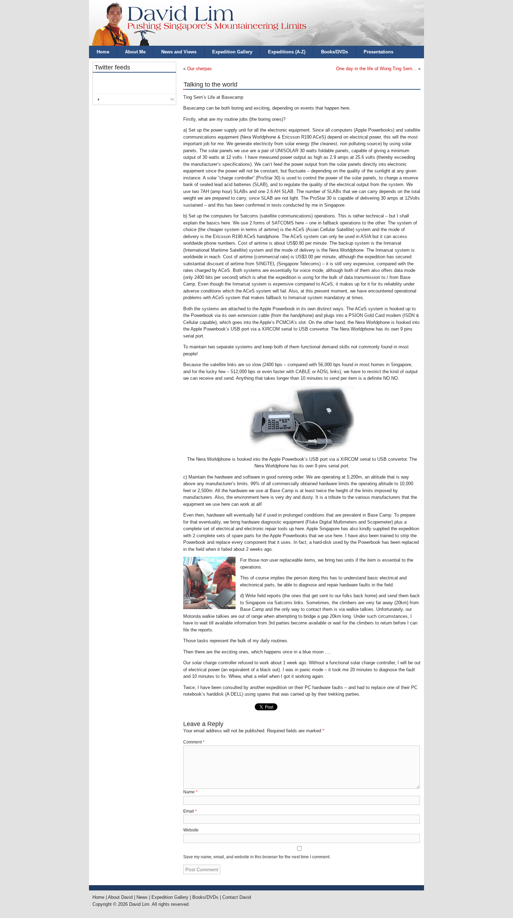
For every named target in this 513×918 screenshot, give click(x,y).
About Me (135, 51)
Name (190, 792)
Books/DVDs (334, 51)
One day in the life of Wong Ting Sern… (376, 68)
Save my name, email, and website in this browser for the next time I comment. (256, 856)
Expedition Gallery (232, 51)
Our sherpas (199, 68)
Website (191, 830)
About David (120, 897)
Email (190, 811)
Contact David (236, 897)
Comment (194, 742)
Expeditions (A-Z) (286, 51)
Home (103, 51)
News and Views (178, 51)
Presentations (378, 51)
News (142, 897)
